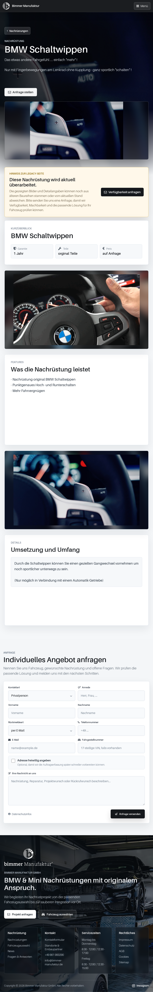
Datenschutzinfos (21, 814)
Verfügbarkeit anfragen (124, 192)
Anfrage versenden (129, 813)
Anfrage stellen (23, 92)
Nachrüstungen (18, 30)
